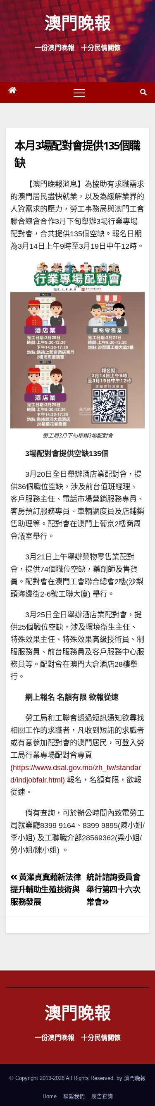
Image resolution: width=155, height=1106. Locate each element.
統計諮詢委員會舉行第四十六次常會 (113, 889)
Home (50, 1096)
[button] (143, 92)
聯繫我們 (74, 1096)
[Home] (12, 92)
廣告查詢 (102, 1096)
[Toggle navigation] (79, 93)
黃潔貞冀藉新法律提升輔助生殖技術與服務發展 (45, 889)
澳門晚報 (78, 22)
